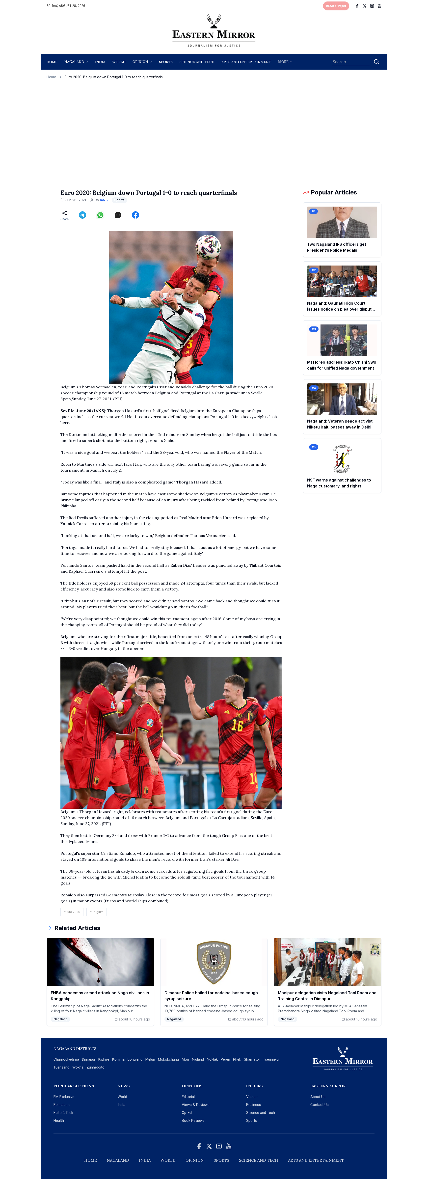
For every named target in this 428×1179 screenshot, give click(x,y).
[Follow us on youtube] (379, 6)
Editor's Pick (63, 1112)
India (100, 62)
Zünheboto (95, 1067)
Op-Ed (187, 1112)
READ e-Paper (336, 6)
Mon (185, 1059)
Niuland (198, 1059)
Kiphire (103, 1059)
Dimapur (88, 1059)
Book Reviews (193, 1120)
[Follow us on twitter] (365, 6)
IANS (104, 200)
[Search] (376, 62)
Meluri (150, 1059)
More (283, 61)
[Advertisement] (214, 134)
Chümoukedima (66, 1059)
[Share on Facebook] (135, 215)
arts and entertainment (246, 62)
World (119, 62)
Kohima (118, 1059)
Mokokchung (168, 1059)
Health (59, 1120)
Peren (225, 1059)
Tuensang (61, 1067)
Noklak (212, 1059)
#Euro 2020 (72, 912)
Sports (251, 1120)
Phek (237, 1059)
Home (52, 62)
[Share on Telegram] (82, 215)
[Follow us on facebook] (357, 6)
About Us (317, 1097)
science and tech (197, 62)
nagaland (74, 61)
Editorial (188, 1097)
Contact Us (319, 1104)
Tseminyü (271, 1059)
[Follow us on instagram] (372, 6)
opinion (140, 61)
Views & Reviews (196, 1104)
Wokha (77, 1067)
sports (166, 62)
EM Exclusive (64, 1097)
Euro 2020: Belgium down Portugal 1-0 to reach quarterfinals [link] (114, 77)
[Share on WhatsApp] (100, 215)
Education (62, 1104)
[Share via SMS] (118, 215)
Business (253, 1104)
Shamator (252, 1059)
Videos (252, 1097)
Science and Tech (260, 1112)
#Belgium (97, 912)
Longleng (135, 1059)
